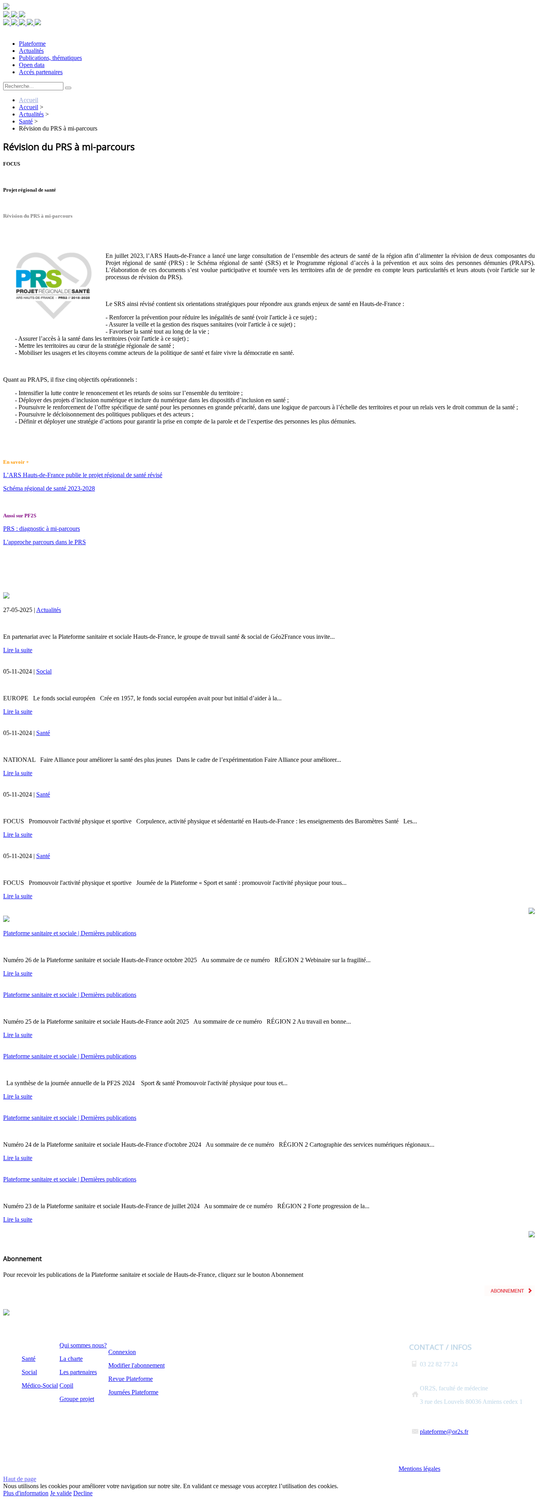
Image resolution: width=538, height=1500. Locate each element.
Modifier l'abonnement (136, 1365)
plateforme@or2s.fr (444, 1431)
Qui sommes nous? (83, 1345)
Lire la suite (17, 650)
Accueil (28, 100)
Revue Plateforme (130, 1378)
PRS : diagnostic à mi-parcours (41, 528)
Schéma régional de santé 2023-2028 (49, 488)
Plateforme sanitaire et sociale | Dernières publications (69, 933)
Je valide (61, 1493)
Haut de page (19, 1479)
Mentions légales (419, 1468)
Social (44, 671)
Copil (66, 1385)
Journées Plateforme (133, 1392)
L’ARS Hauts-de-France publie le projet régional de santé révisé (82, 475)
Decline (83, 1493)
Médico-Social (40, 1385)
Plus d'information (25, 1493)
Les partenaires (78, 1372)
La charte (71, 1358)
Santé (43, 732)
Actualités (48, 609)
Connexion (122, 1352)
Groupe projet (76, 1399)
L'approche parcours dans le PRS (44, 542)
